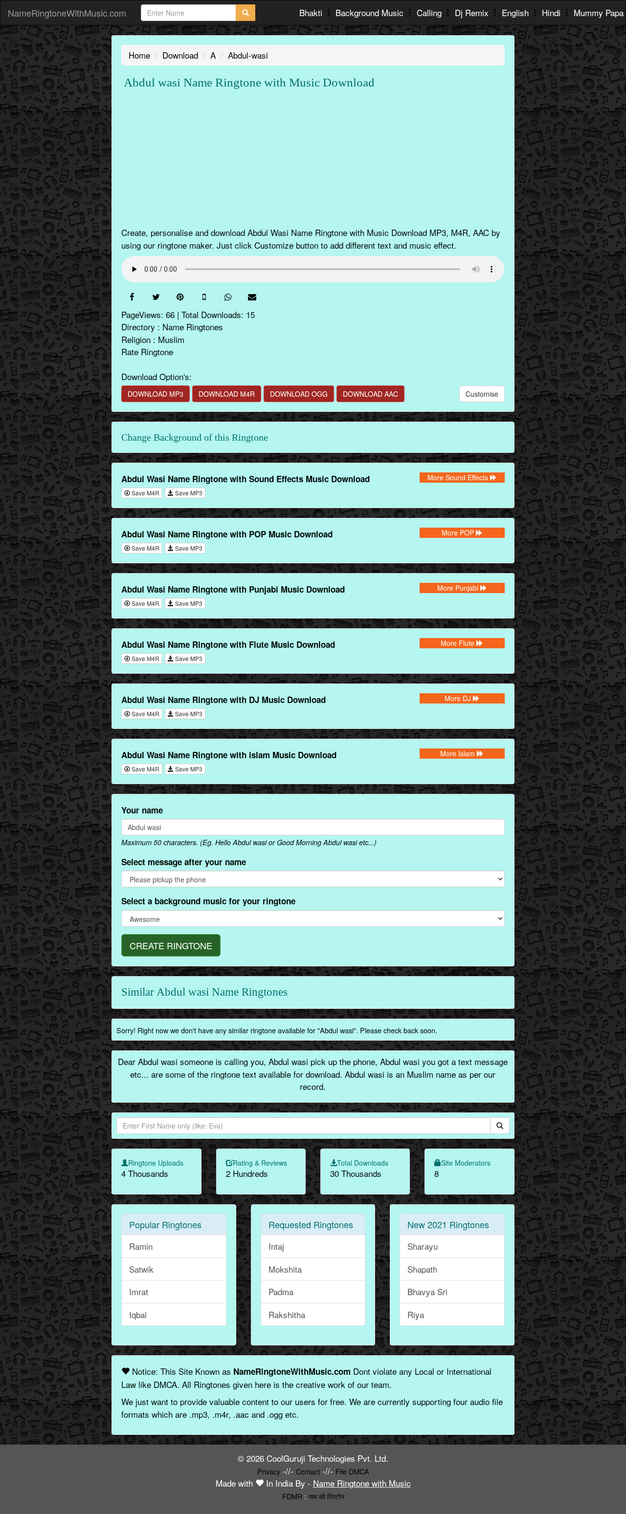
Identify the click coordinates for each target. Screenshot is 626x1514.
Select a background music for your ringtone (208, 901)
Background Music (370, 12)
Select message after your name (183, 862)
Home (139, 55)
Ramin (141, 1246)
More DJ (459, 698)
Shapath (422, 1269)
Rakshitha (286, 1314)
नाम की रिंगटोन (326, 1496)
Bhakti (312, 12)
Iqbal (138, 1314)
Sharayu (422, 1246)
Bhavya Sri (427, 1291)
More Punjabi (458, 588)
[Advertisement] (312, 157)
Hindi (552, 12)
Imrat (138, 1291)
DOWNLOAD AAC (370, 394)
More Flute (458, 643)
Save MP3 (188, 493)
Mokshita (285, 1269)
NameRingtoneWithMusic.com (67, 12)
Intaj (276, 1246)
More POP (459, 532)
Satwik (141, 1269)
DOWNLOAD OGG (299, 394)
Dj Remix (473, 12)
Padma (280, 1291)
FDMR (292, 1496)
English (516, 12)
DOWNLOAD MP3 (155, 394)
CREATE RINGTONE (171, 945)
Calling (430, 12)
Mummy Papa (599, 12)
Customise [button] (482, 394)
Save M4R (144, 493)
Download (180, 55)
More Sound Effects (458, 477)
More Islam (458, 753)
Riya (415, 1314)
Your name (142, 810)
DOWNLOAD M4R (227, 394)
